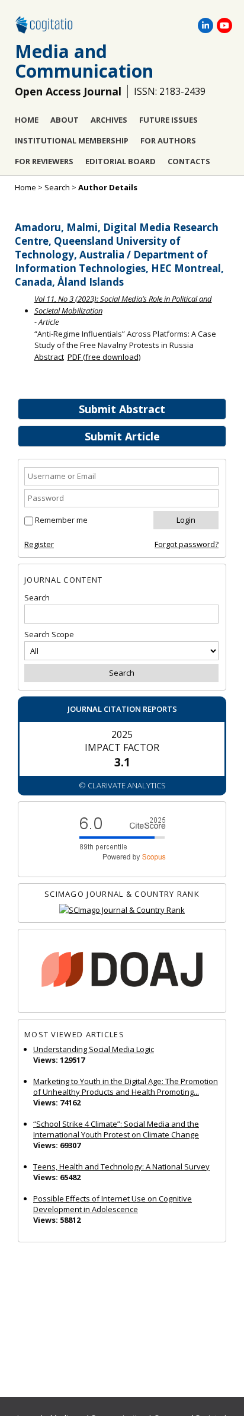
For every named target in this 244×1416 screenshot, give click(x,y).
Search (57, 187)
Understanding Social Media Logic (93, 1049)
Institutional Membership (72, 140)
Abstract (49, 356)
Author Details (107, 187)
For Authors (168, 140)
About (64, 119)
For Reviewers (44, 161)
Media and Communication (84, 61)
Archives (109, 119)
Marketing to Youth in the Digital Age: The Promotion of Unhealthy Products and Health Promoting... (125, 1086)
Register (39, 544)
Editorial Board (120, 161)
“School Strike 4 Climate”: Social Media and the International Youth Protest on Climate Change (116, 1129)
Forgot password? (187, 544)
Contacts (189, 161)
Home (26, 119)
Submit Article (122, 436)
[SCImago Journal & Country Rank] (122, 910)
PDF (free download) (104, 356)
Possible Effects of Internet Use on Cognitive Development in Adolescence (112, 1203)
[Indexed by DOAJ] (122, 970)
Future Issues (168, 119)
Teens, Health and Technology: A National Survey (121, 1166)
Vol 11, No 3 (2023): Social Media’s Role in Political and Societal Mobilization (123, 304)
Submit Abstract (122, 409)
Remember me (61, 519)
